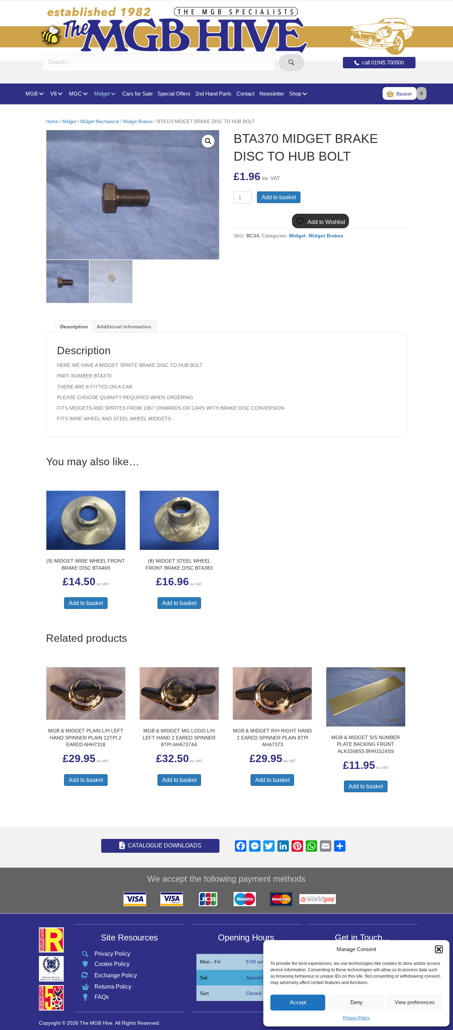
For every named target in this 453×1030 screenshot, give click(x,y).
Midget (69, 121)
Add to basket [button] (86, 603)
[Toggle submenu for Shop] (304, 94)
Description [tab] (74, 326)
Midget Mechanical (99, 121)
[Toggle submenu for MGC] (85, 94)
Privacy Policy (356, 1017)
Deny (356, 1002)
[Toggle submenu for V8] (60, 94)
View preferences (415, 1002)
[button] (438, 949)
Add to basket (279, 197)
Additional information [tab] (124, 326)
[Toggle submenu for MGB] (41, 94)
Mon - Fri (210, 962)
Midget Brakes (138, 121)
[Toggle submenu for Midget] (113, 94)
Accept (298, 1002)
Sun (204, 993)
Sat (203, 977)
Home (52, 121)
